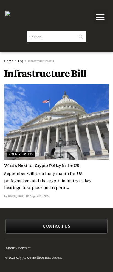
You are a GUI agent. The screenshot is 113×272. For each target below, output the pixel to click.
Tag (20, 61)
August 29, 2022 (39, 196)
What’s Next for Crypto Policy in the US (41, 165)
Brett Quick (15, 196)
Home (8, 61)
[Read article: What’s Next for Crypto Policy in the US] (56, 121)
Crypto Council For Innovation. (39, 258)
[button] (100, 17)
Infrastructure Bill (41, 61)
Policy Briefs (21, 154)
